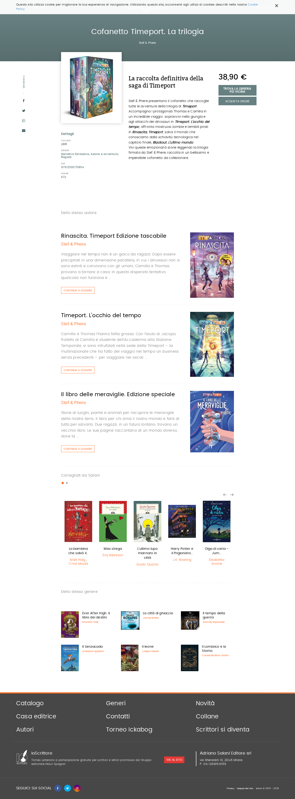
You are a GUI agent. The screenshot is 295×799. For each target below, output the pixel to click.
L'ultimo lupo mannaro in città (147, 553)
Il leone (148, 646)
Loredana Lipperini (93, 651)
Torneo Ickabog (129, 730)
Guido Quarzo (147, 564)
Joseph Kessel (150, 651)
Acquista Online (237, 101)
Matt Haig (77, 560)
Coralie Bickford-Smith (215, 655)
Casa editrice (36, 717)
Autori (25, 730)
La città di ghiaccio (158, 613)
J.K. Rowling (182, 560)
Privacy (230, 788)
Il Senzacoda (92, 646)
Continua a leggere (78, 290)
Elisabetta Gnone (216, 561)
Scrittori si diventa (222, 730)
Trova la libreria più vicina (237, 90)
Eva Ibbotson (113, 555)
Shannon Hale (90, 622)
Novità (205, 703)
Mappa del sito (245, 788)
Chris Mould (78, 563)
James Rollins (151, 618)
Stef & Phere (147, 42)
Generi (116, 703)
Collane (207, 717)
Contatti (118, 717)
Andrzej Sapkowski (213, 622)
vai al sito (174, 760)
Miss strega (113, 548)
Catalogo (30, 703)
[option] (78, 534)
